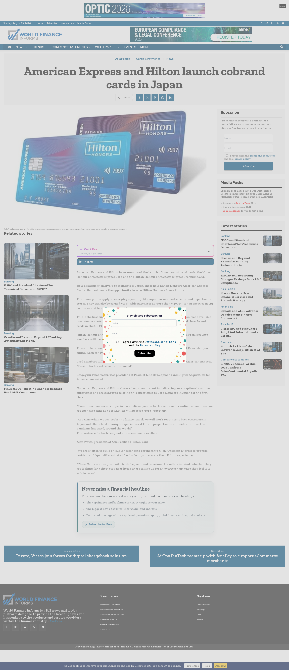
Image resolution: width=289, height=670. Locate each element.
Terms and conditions (160, 342)
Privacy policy (150, 345)
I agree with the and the (148, 343)
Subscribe (144, 353)
